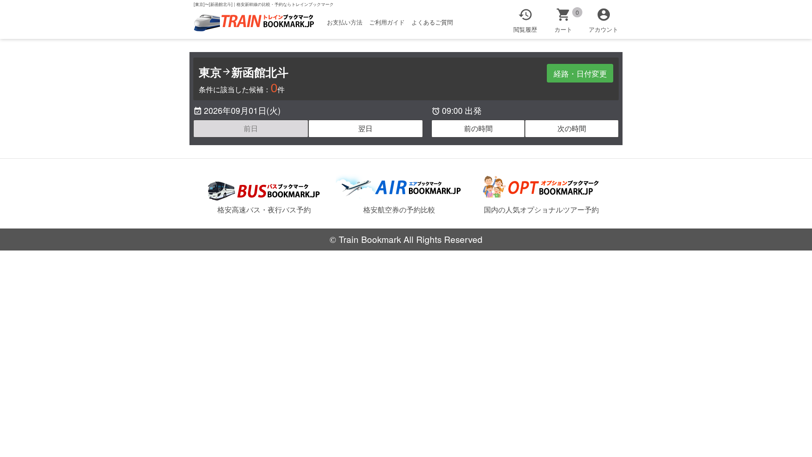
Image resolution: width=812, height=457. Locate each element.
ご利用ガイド (387, 22)
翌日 (365, 128)
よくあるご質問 (432, 22)
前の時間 (478, 128)
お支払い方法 (344, 22)
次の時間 (571, 128)
